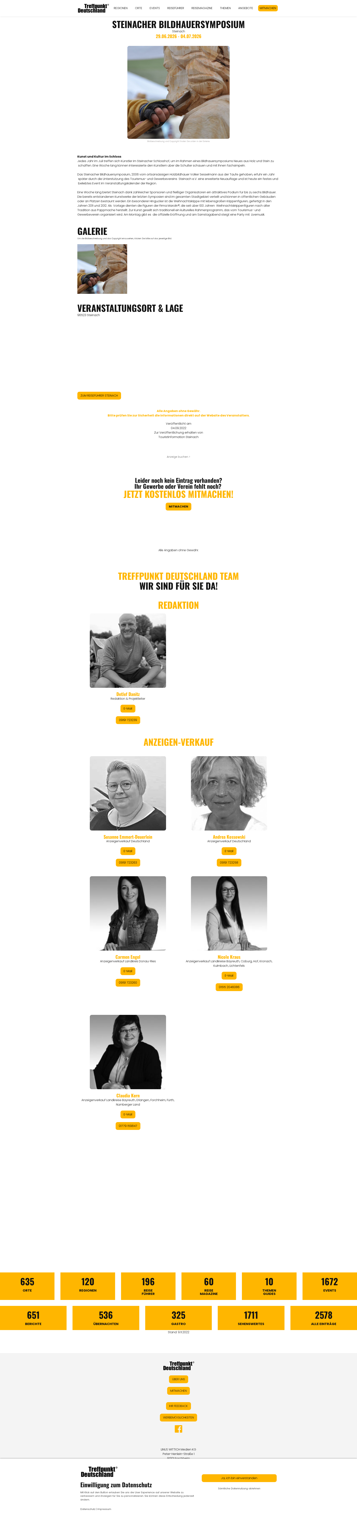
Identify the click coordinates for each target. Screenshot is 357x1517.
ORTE (138, 8)
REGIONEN (121, 8)
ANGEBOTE (245, 8)
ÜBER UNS (178, 1379)
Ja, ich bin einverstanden (239, 1478)
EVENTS (155, 8)
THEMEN (225, 8)
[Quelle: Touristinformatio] (102, 269)
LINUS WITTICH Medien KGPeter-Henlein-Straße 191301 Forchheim (178, 1454)
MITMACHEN (268, 8)
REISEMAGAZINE (202, 8)
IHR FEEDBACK (178, 1406)
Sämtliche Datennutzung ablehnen (239, 1488)
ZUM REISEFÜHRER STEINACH (99, 395)
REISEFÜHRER (175, 8)
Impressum (104, 1509)
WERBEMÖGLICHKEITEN (178, 1417)
